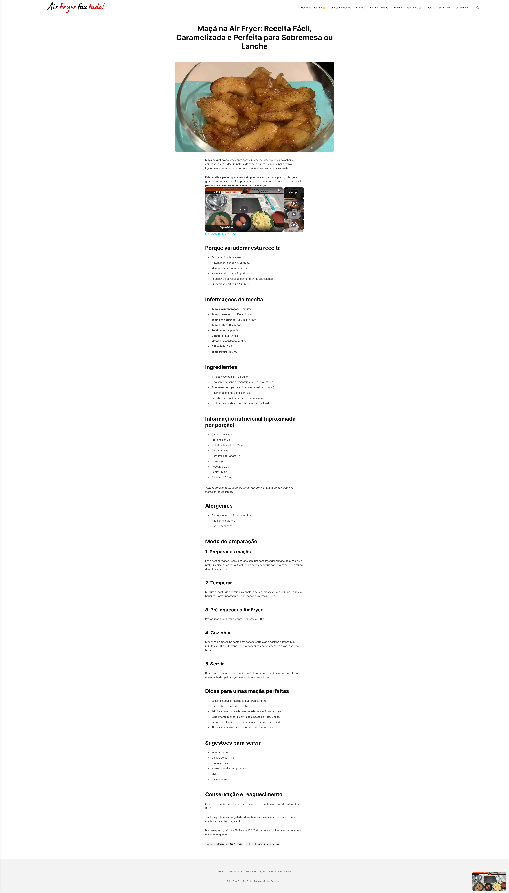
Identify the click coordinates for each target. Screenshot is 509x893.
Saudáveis (445, 7)
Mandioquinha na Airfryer (227, 191)
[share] (278, 190)
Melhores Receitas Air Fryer (228, 844)
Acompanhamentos (340, 7)
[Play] (294, 203)
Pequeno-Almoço (378, 7)
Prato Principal (414, 7)
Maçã (209, 844)
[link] (209, 191)
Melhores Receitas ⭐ (313, 7)
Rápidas (430, 7)
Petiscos (397, 7)
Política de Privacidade (280, 871)
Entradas (360, 7)
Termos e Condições (255, 871)
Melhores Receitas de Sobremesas (262, 844)
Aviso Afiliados (235, 871)
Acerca (221, 871)
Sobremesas (461, 7)
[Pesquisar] (477, 8)
